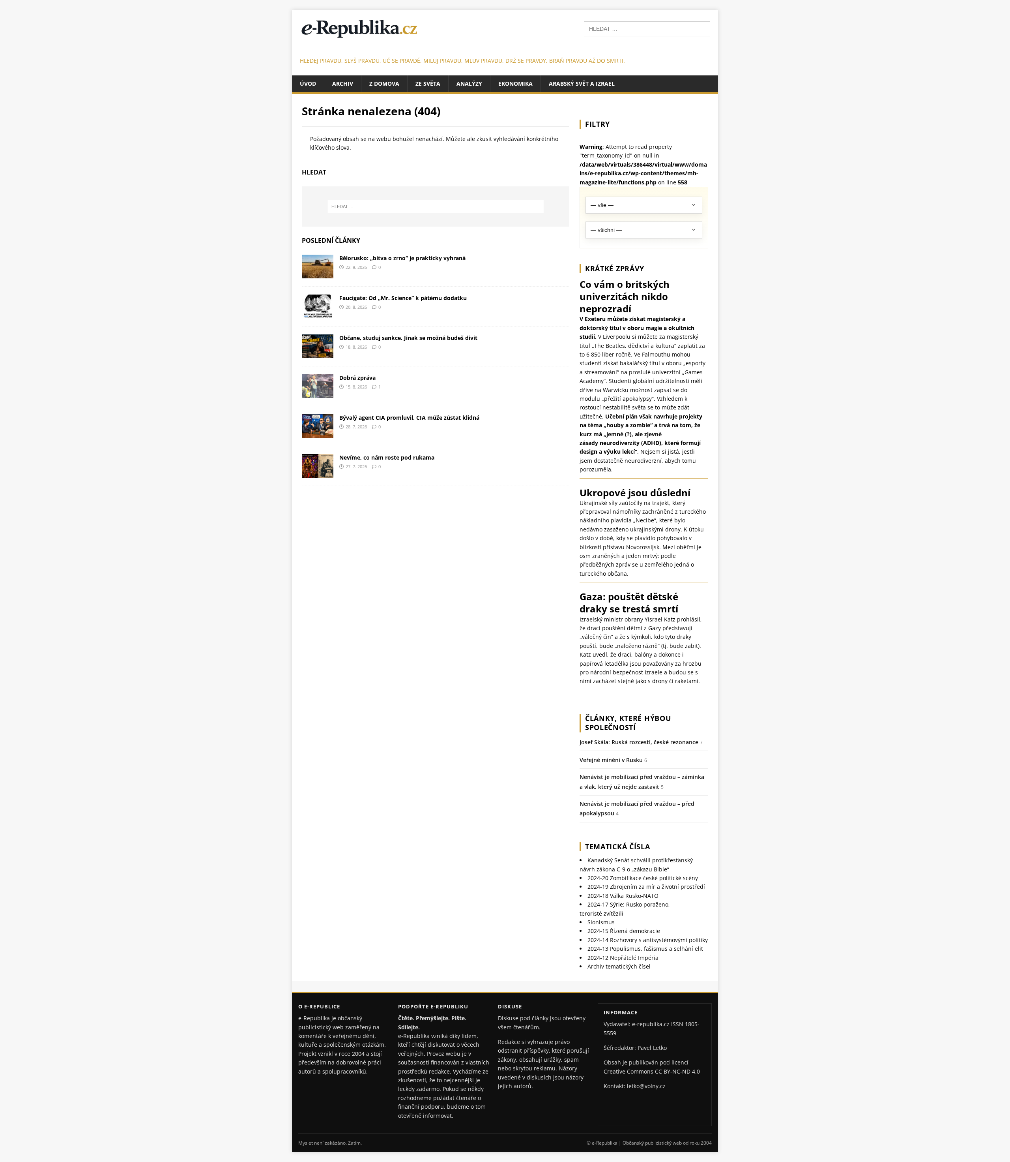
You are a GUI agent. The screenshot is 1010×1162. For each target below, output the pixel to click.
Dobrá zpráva (357, 377)
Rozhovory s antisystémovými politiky (647, 940)
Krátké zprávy (614, 268)
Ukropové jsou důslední (635, 492)
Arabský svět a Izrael (582, 83)
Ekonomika (515, 83)
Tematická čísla (617, 846)
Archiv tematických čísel (619, 966)
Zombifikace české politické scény (642, 878)
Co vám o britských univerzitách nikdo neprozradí (625, 296)
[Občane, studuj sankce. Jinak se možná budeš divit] (317, 353)
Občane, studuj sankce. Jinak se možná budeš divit (408, 338)
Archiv (342, 83)
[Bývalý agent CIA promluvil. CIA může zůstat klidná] (317, 433)
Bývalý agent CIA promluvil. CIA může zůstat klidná (409, 417)
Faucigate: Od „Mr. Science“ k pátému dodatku (403, 298)
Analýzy (469, 83)
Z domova (384, 83)
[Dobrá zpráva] (317, 393)
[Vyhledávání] (647, 28)
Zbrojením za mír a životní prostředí (646, 886)
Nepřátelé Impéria (622, 957)
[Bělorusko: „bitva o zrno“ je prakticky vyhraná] (317, 273)
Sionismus (601, 922)
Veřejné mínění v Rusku (611, 760)
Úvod (308, 83)
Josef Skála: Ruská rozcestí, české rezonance (639, 742)
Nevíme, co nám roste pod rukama (386, 457)
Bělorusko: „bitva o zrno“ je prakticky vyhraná (402, 258)
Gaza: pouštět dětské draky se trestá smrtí (629, 602)
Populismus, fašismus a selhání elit (645, 948)
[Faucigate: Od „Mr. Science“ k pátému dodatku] (317, 313)
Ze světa (427, 83)
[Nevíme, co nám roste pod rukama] (317, 473)
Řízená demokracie (623, 931)
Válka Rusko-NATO (622, 895)
